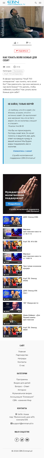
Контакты (22, 362)
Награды (22, 358)
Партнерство (22, 355)
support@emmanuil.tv (23, 423)
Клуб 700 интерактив (13, 74)
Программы (18, 71)
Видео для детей (22, 383)
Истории (22, 390)
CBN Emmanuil (25, 451)
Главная (22, 352)
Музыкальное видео (22, 393)
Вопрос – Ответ (22, 386)
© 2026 (15, 451)
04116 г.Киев (22, 417)
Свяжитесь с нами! (22, 151)
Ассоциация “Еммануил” (22, 397)
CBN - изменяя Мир (22, 400)
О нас (22, 365)
